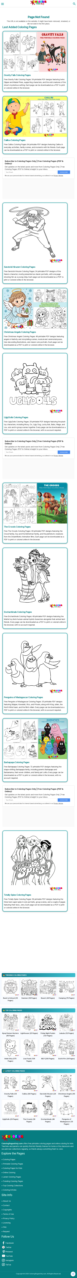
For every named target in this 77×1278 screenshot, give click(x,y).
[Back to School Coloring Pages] (10, 987)
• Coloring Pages (8, 1159)
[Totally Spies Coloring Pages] (33, 861)
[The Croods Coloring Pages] (35, 503)
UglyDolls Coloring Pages (16, 417)
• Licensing (6, 1223)
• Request (6, 1231)
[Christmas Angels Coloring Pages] (35, 308)
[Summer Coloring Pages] (29, 987)
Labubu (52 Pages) (66, 1033)
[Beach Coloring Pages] (48, 987)
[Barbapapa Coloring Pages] (35, 739)
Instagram (10, 1260)
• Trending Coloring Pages (12, 1181)
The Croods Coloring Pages (17, 526)
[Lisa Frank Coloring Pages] (29, 1048)
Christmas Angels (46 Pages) (66, 1095)
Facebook (10, 1243)
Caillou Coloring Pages (14, 140)
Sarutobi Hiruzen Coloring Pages (19, 267)
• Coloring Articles (9, 1190)
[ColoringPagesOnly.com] (38, 2)
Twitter (8, 1247)
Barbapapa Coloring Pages (16, 762)
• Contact (6, 1205)
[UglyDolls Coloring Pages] (33, 383)
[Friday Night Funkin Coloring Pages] (48, 1022)
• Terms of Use (8, 1214)
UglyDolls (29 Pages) (10, 1119)
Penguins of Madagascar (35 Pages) (66, 1121)
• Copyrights (7, 1210)
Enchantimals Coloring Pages (18, 612)
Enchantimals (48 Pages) (48, 1120)
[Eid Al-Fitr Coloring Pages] (66, 1048)
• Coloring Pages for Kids (12, 1168)
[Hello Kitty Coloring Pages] (10, 1048)
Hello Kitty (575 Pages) (10, 1060)
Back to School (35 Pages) (10, 999)
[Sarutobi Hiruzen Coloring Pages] (33, 233)
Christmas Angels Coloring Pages (20, 332)
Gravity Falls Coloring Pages (17, 75)
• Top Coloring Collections (12, 1185)
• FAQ (4, 1227)
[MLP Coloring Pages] (48, 1048)
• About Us (6, 1201)
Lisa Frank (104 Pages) (29, 1060)
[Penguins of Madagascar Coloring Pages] (33, 663)
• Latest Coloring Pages (11, 1177)
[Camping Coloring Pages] (66, 987)
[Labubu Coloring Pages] (66, 1022)
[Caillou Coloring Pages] (35, 116)
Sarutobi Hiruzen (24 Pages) (48, 1095)
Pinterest (9, 1252)
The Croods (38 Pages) (29, 1120)
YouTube (9, 1256)
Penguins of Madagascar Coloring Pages (23, 697)
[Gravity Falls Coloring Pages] (35, 51)
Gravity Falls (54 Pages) (10, 1095)
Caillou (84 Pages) (29, 1094)
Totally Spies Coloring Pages (17, 895)
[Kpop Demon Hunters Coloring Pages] (10, 1022)
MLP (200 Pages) (47, 1059)
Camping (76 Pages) (66, 998)
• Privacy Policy (8, 1218)
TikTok (8, 1265)
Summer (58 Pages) (29, 998)
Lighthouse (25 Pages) (29, 1033)
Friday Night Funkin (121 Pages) (48, 1034)
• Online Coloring (8, 1172)
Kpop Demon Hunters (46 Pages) (10, 1034)
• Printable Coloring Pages (12, 1164)
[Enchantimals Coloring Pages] (33, 578)
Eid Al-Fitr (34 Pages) (66, 1059)
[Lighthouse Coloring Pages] (29, 1022)
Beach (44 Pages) (48, 998)
